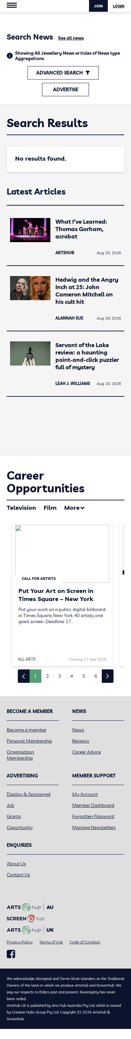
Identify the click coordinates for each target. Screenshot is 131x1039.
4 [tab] (71, 676)
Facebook (11, 954)
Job (10, 805)
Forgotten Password (93, 816)
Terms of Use (51, 941)
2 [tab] (47, 676)
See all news (71, 38)
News (78, 730)
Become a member (26, 730)
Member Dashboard (93, 805)
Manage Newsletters (94, 827)
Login (118, 6)
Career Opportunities (45, 481)
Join (98, 6)
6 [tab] (95, 676)
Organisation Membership (20, 755)
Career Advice (86, 752)
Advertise (65, 90)
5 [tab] (83, 676)
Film (50, 507)
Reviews (80, 741)
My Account (85, 794)
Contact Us (18, 875)
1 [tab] (35, 676)
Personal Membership (29, 741)
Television (21, 507)
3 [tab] (59, 676)
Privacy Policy (20, 941)
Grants (14, 816)
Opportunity (20, 827)
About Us (16, 864)
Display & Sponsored (28, 794)
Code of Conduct (85, 941)
